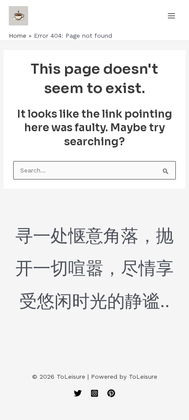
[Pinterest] (111, 393)
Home (17, 35)
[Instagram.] (94, 393)
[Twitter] (78, 393)
